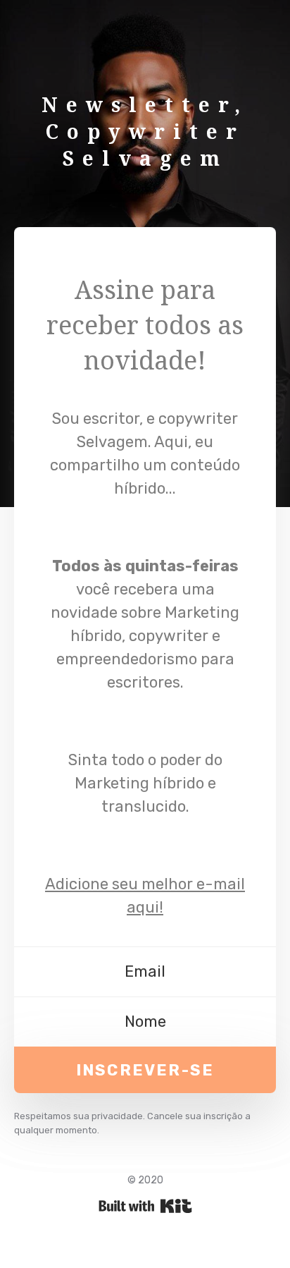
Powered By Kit (145, 1206)
